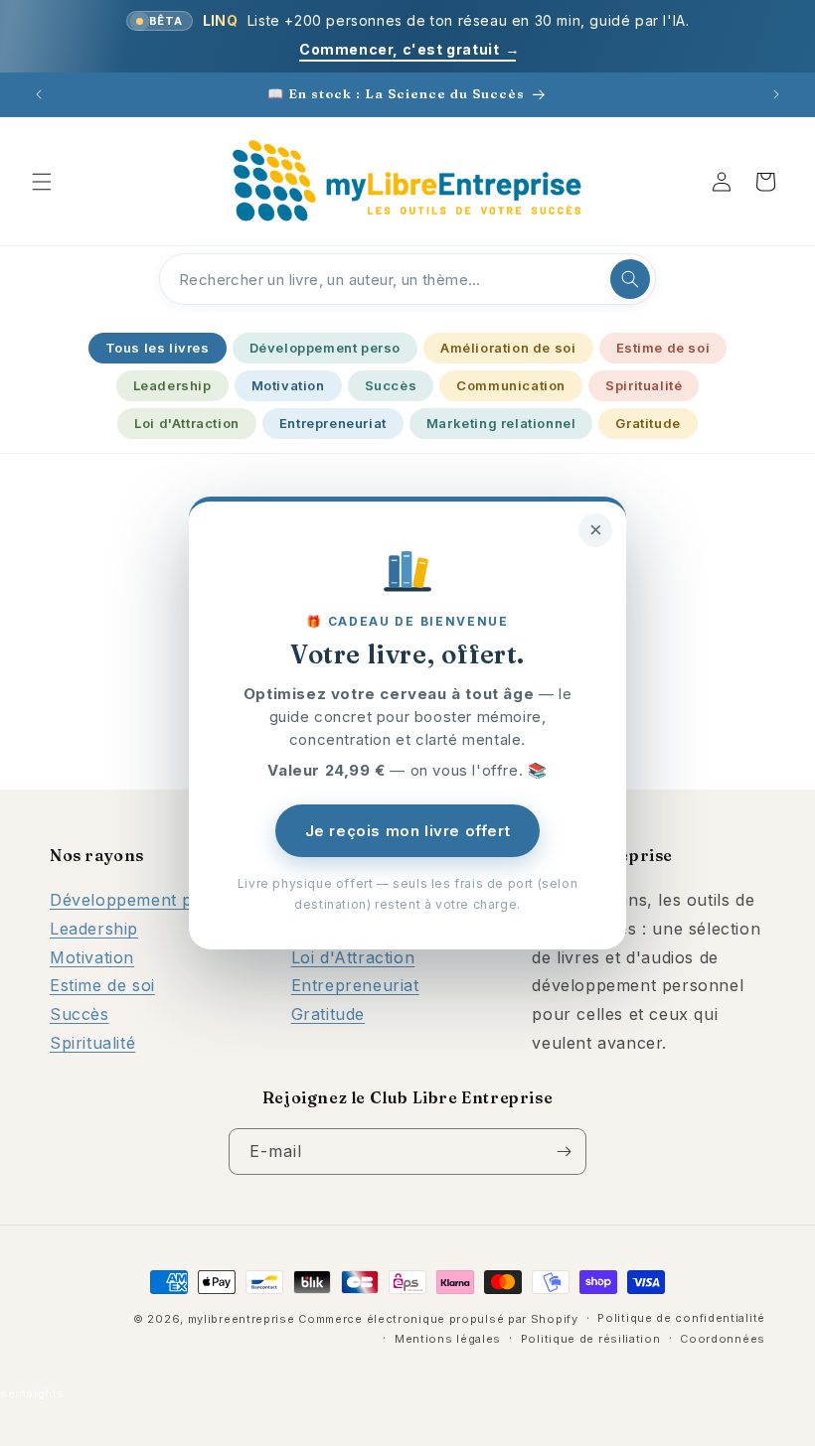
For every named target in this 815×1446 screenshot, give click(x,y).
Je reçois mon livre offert (408, 830)
